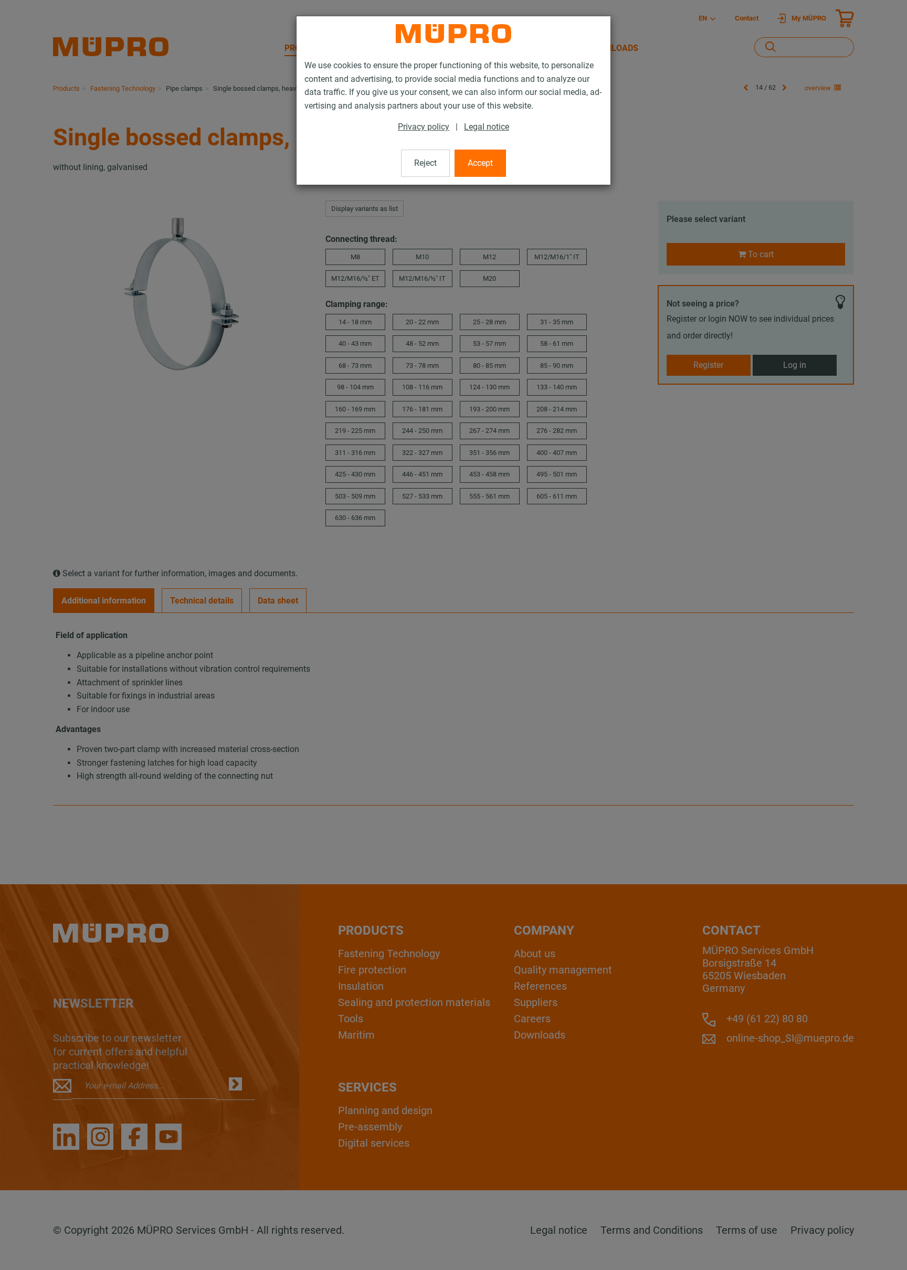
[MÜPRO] (453, 33)
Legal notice (486, 127)
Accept (480, 163)
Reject (425, 163)
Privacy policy (423, 127)
